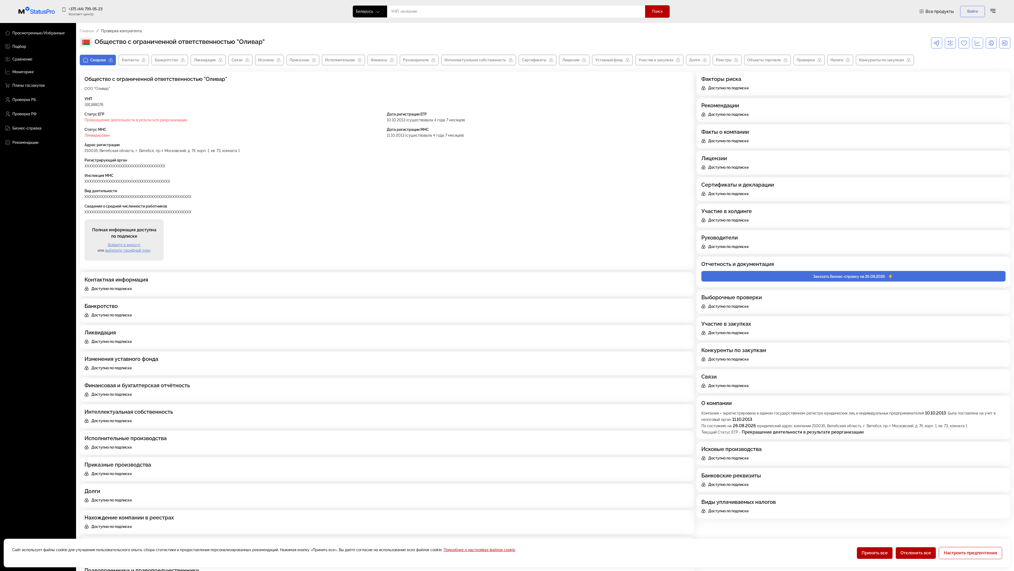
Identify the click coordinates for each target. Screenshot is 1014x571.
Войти (972, 11)
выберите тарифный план (128, 250)
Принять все (875, 552)
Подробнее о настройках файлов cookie (479, 550)
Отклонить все (915, 552)
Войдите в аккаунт (124, 245)
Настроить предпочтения (970, 552)
